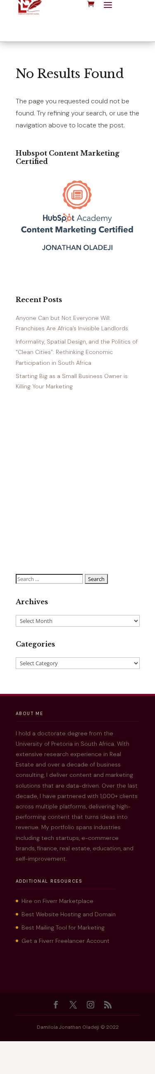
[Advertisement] (77, 483)
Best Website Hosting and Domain (68, 914)
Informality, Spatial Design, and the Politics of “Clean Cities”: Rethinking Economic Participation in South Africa (77, 352)
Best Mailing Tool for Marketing (63, 927)
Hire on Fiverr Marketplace (57, 901)
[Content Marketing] (78, 253)
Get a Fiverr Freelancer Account (65, 941)
